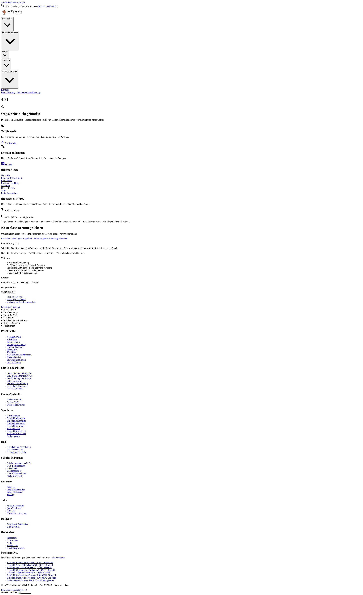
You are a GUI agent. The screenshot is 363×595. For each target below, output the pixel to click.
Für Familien (7, 19)
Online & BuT (11, 315)
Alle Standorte (13, 415)
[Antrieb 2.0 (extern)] (25, 592)
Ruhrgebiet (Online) (16, 405)
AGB (9, 543)
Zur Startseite (10, 143)
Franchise (11, 487)
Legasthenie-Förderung (17, 383)
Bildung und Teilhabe (16, 452)
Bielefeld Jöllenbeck (16, 418)
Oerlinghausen (13, 436)
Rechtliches (9, 326)
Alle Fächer (12, 339)
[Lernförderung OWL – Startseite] (12, 16)
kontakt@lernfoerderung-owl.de (21, 302)
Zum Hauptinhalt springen (13, 2)
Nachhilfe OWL (14, 337)
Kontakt (4, 90)
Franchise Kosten (14, 492)
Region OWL (13, 402)
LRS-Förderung (14, 381)
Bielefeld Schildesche (16, 431)
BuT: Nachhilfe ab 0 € (48, 6)
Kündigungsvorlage (16, 548)
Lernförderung (11, 312)
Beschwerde (12, 545)
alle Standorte (58, 557)
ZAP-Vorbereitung (15, 347)
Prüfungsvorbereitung (16, 344)
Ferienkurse (12, 349)
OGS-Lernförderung (16, 466)
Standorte (6, 60)
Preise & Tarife (13, 342)
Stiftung (10, 494)
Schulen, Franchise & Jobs (16, 320)
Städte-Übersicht (14, 476)
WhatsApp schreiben (58, 238)
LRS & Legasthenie (10, 32)
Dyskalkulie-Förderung (17, 386)
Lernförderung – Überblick (19, 373)
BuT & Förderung (15, 388)
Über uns (11, 510)
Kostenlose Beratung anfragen (14, 238)
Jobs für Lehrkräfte (15, 505)
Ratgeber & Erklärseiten (17, 524)
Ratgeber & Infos (12, 323)
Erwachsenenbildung (16, 360)
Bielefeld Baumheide (16, 421)
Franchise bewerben (16, 489)
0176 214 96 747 (14, 297)
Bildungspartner (14, 471)
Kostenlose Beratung (31, 92)
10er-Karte (11, 352)
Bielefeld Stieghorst (15, 426)
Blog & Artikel (13, 527)
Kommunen (12, 468)
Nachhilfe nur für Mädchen (19, 355)
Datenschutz (12, 540)
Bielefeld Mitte (13, 428)
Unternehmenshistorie (16, 513)
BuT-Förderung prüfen (11, 92)
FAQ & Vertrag (14, 362)
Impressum (12, 538)
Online (5, 52)
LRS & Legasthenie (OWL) (19, 376)
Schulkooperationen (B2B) (19, 463)
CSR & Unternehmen (16, 473)
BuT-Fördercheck (15, 449)
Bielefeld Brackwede (16, 433)
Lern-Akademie (14, 508)
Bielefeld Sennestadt (16, 423)
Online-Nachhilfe (14, 399)
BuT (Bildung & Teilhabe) (19, 447)
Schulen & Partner (9, 72)
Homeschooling (14, 357)
